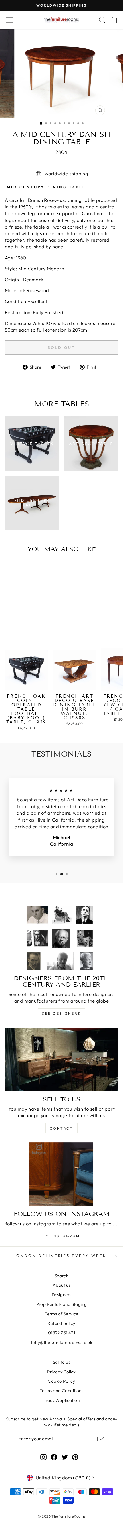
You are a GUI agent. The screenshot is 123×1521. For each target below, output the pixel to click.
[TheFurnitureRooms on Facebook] (54, 1457)
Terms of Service (61, 1314)
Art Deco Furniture (87, 799)
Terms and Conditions (61, 1390)
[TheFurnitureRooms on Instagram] (43, 1457)
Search (61, 1275)
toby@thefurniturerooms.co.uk (61, 1342)
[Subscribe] (100, 1439)
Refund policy (61, 1323)
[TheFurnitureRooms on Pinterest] (75, 1457)
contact (61, 1128)
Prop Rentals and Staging (61, 1304)
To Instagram (61, 1236)
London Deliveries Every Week (60, 1255)
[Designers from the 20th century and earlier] (61, 938)
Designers (62, 1294)
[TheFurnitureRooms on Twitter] (64, 1457)
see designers (61, 1013)
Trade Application (61, 1400)
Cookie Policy (61, 1381)
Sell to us (61, 1362)
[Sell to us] (61, 1059)
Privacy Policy (61, 1371)
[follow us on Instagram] (61, 1174)
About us (61, 1285)
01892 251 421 (61, 1332)
